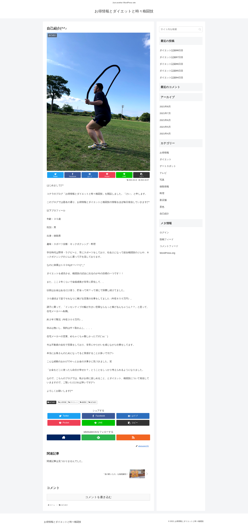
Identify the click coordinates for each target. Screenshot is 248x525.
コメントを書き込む (98, 497)
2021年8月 (165, 106)
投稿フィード (167, 239)
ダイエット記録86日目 (171, 64)
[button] (200, 29)
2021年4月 (165, 133)
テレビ (163, 173)
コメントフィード (169, 246)
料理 (162, 193)
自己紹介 (52, 402)
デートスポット (168, 166)
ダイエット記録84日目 (171, 77)
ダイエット (74, 402)
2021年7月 (165, 113)
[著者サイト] (63, 437)
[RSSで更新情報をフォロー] (133, 437)
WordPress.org (167, 253)
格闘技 (83, 402)
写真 (162, 179)
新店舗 (163, 200)
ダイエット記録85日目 (171, 70)
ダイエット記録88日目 (171, 50)
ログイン (164, 232)
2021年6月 (165, 120)
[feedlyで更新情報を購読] (98, 437)
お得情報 (63, 402)
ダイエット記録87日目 (171, 57)
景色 (162, 207)
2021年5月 (165, 127)
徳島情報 (164, 186)
